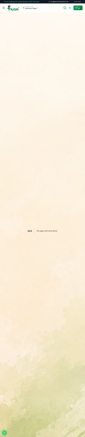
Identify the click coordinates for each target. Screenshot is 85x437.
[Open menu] (4, 8)
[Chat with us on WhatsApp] (4, 432)
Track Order (77, 2)
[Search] (64, 7)
